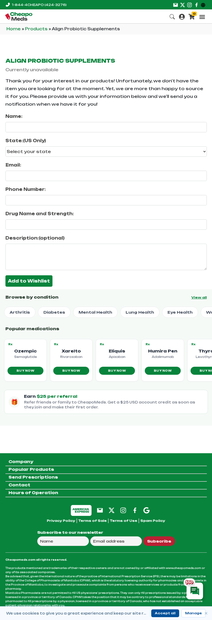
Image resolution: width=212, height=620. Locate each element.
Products (37, 28)
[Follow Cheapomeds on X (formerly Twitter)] (111, 510)
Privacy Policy (61, 521)
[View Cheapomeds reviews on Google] (146, 510)
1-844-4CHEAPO (39, 5)
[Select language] (204, 4)
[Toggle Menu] (202, 16)
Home (14, 28)
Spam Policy (152, 521)
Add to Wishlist (29, 281)
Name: (13, 116)
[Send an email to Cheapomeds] (100, 510)
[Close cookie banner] (206, 613)
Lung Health (140, 312)
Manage (193, 613)
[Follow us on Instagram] (189, 5)
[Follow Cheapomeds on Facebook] (135, 510)
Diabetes (54, 312)
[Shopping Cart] (191, 16)
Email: (13, 165)
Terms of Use (123, 521)
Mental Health (95, 312)
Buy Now (25, 370)
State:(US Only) (25, 140)
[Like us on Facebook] (196, 5)
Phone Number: (25, 189)
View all (199, 297)
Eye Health (180, 312)
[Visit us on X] (182, 5)
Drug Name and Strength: (39, 213)
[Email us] (175, 5)
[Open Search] (172, 16)
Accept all (165, 613)
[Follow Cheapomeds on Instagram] (123, 510)
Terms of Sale (92, 521)
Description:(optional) (35, 238)
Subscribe (159, 541)
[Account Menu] (182, 16)
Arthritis (20, 312)
